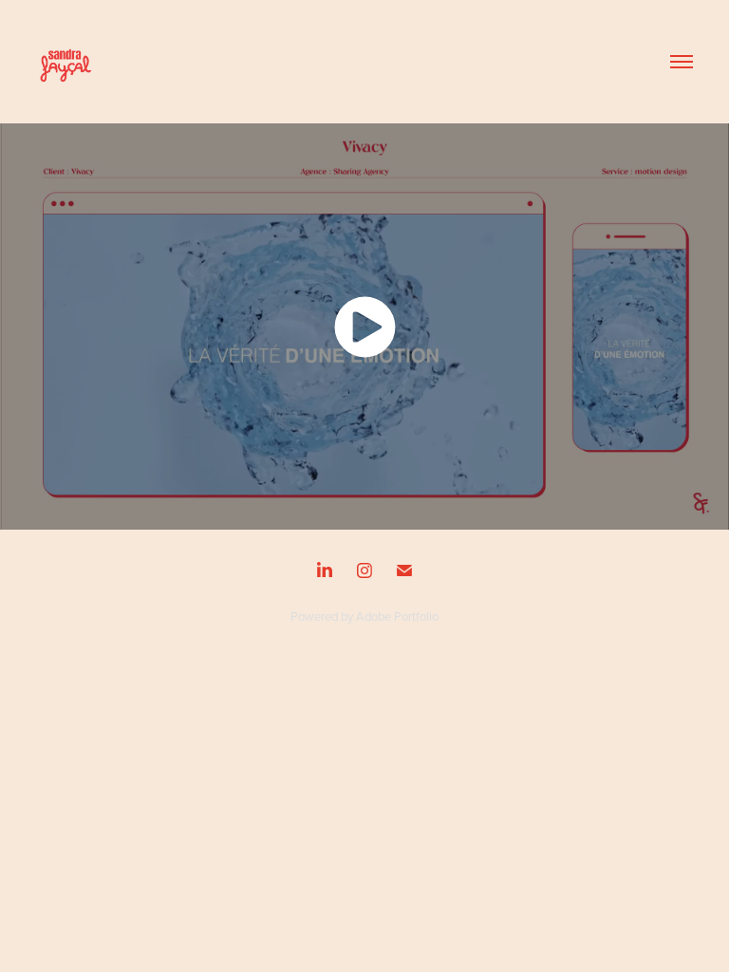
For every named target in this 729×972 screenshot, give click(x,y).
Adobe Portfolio (397, 616)
